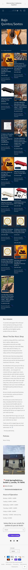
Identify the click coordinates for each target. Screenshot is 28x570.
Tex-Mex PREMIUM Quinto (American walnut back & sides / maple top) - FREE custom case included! (20, 142)
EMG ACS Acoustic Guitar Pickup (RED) (20, 172)
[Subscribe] (23, 530)
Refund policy (8, 564)
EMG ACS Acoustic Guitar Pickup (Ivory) (7, 203)
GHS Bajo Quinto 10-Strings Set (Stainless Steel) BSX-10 (7, 70)
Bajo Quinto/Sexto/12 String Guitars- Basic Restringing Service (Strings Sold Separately (20, 66)
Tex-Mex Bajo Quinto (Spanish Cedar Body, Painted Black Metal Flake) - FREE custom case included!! (7, 298)
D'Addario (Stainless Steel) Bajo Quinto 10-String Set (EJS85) (7, 230)
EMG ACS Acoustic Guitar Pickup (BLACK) (6, 99)
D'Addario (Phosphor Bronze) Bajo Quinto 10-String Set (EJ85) (7, 261)
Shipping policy (15, 566)
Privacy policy (16, 564)
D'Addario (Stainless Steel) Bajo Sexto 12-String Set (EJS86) (20, 230)
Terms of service (23, 564)
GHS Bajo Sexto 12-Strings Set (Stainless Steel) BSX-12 (6, 175)
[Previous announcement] (3, 4)
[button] (3, 10)
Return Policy (6, 440)
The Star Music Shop (13, 562)
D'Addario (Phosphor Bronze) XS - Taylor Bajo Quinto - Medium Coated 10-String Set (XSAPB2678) (7, 138)
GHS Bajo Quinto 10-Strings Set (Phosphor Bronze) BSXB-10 (20, 263)
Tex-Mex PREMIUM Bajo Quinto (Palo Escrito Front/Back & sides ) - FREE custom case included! (20, 106)
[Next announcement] (25, 4)
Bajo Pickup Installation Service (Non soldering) (20, 202)
